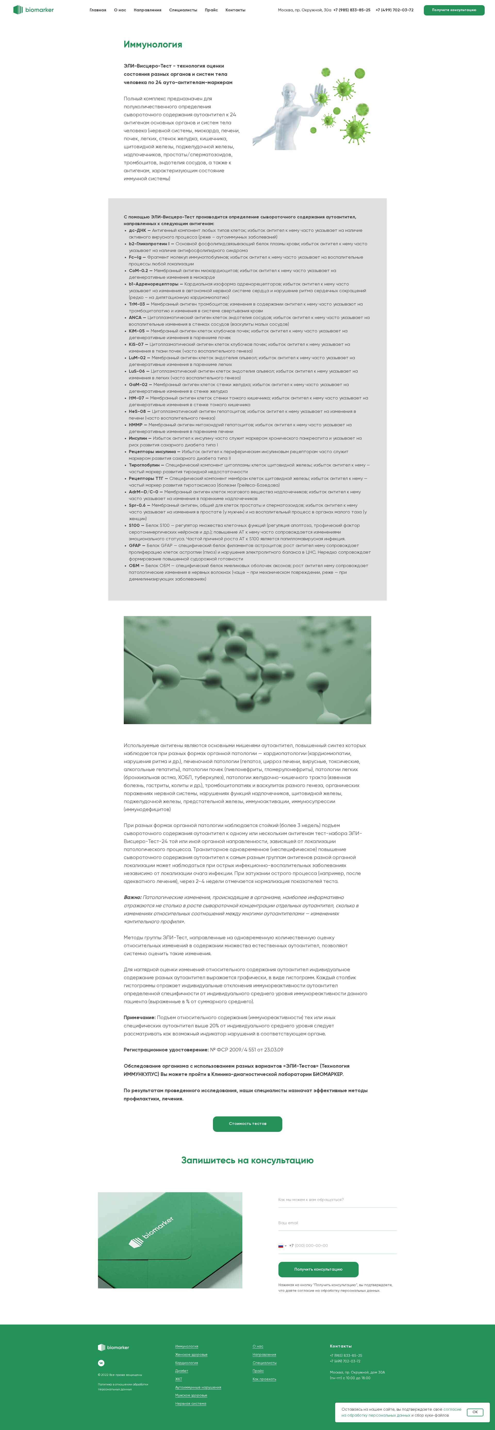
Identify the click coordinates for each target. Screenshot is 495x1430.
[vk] (101, 1363)
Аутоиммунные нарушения (198, 1387)
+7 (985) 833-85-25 (346, 1356)
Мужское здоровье (191, 1395)
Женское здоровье (191, 1355)
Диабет (181, 1371)
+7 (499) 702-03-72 (345, 1361)
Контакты (235, 10)
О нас (120, 10)
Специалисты (183, 10)
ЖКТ (178, 1379)
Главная (98, 10)
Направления (147, 10)
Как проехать (264, 1379)
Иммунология (186, 1346)
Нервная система (190, 1404)
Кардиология (186, 1363)
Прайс (211, 10)
